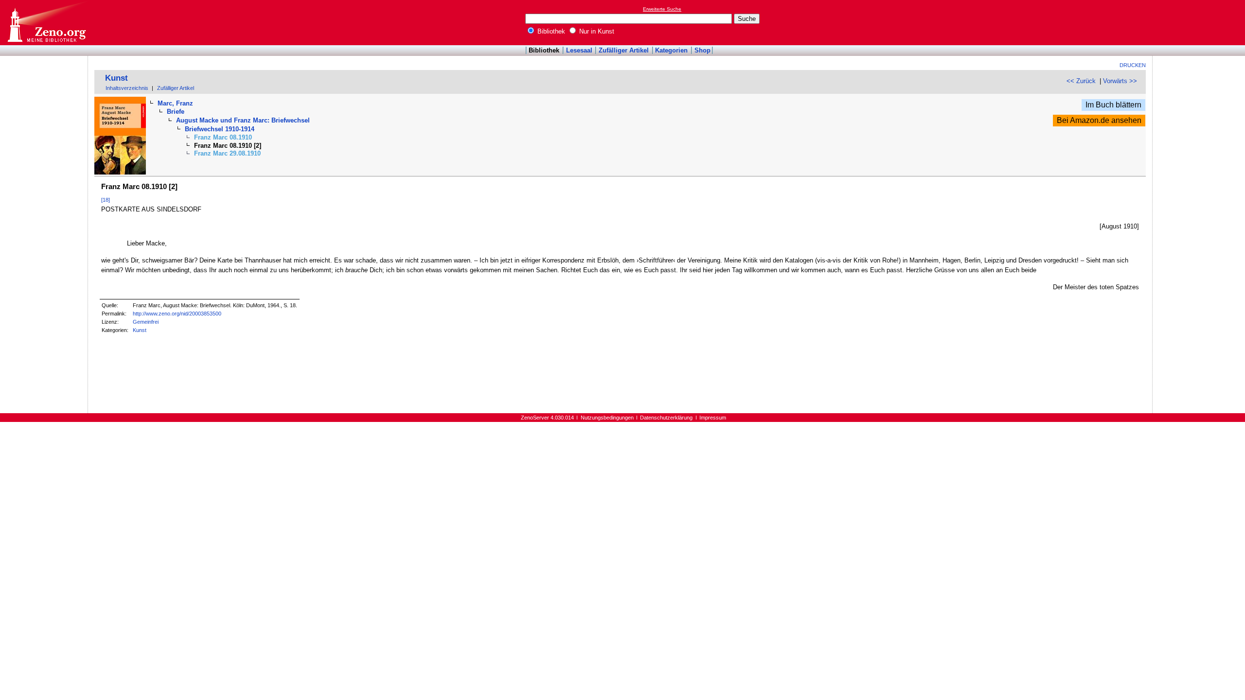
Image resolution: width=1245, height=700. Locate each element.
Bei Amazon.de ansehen (1099, 120)
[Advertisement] (1200, 22)
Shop (702, 50)
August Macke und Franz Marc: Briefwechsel (243, 120)
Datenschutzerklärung (666, 417)
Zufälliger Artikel (624, 50)
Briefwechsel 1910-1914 (219, 129)
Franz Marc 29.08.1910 (227, 153)
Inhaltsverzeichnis (127, 88)
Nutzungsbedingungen (607, 417)
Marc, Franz (175, 103)
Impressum (712, 417)
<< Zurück (1081, 81)
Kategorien (671, 50)
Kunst (116, 78)
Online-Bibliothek (46, 22)
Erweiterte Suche (662, 9)
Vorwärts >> (1120, 81)
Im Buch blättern (1113, 105)
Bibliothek (550, 31)
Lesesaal (579, 50)
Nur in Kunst (595, 31)
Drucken (1133, 65)
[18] (105, 200)
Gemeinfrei (146, 322)
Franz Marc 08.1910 (223, 137)
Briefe (175, 111)
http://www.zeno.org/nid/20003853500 (177, 313)
